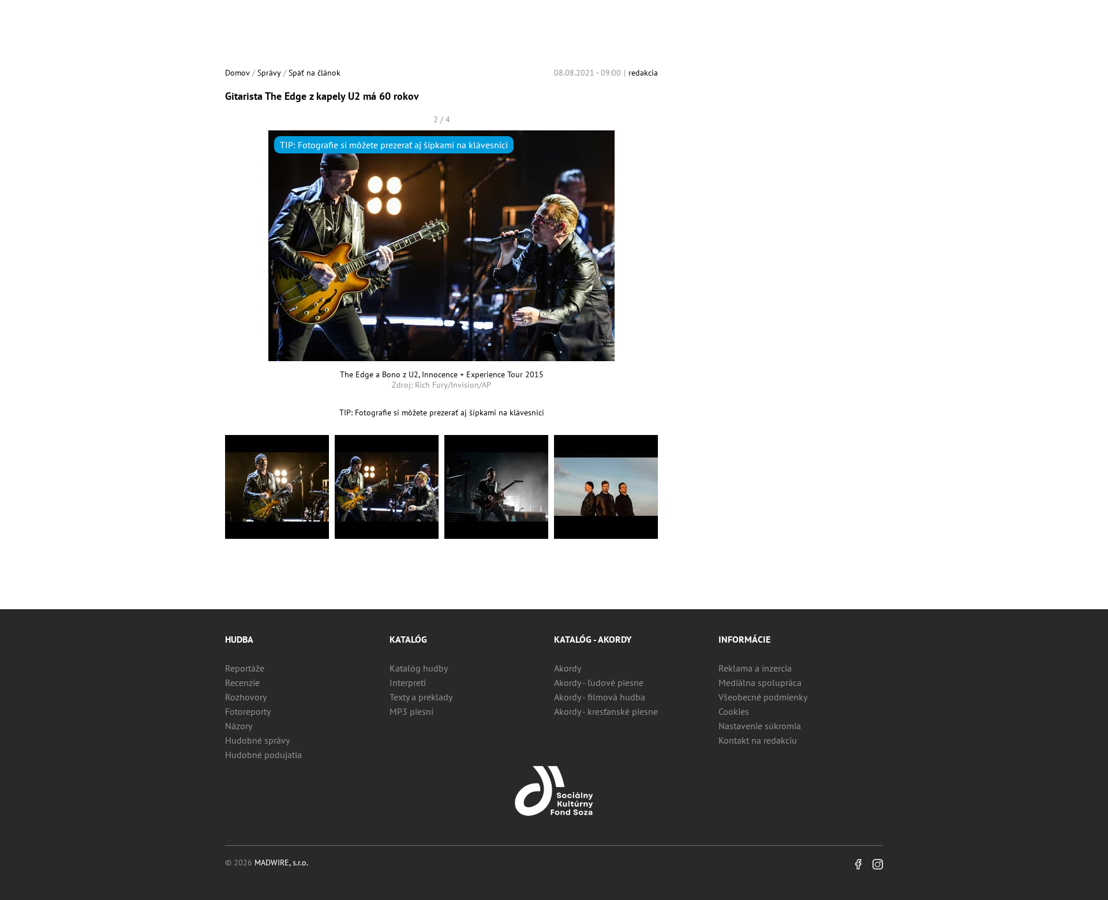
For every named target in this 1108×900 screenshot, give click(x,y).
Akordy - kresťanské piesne (606, 711)
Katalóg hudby (419, 668)
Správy (269, 73)
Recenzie (242, 682)
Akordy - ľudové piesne (598, 682)
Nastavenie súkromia (759, 726)
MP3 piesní (411, 711)
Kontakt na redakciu (757, 740)
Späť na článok (314, 73)
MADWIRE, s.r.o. (281, 862)
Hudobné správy (257, 740)
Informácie (744, 639)
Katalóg (408, 639)
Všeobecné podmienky (762, 697)
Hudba (239, 639)
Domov (237, 73)
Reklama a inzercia (755, 668)
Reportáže (244, 668)
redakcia (643, 73)
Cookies (733, 711)
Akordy (567, 668)
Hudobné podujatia (263, 754)
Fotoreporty (248, 711)
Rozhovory (246, 697)
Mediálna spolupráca (760, 682)
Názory (238, 726)
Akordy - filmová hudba (599, 697)
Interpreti (408, 682)
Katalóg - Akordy (592, 639)
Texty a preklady (421, 697)
